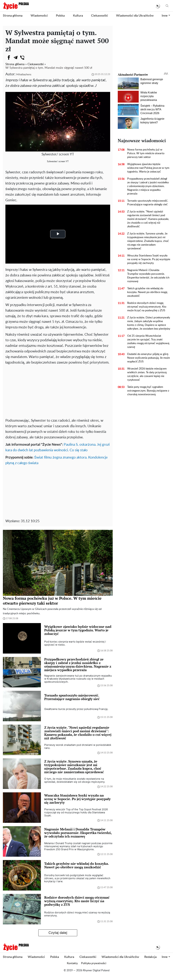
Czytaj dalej (57, 933)
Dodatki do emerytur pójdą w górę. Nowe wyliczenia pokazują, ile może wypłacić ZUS (148, 358)
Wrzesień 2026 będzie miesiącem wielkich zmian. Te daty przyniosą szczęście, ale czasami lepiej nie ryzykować (147, 374)
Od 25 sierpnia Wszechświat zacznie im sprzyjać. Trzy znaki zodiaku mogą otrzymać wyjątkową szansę (148, 341)
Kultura (78, 15)
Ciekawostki (99, 15)
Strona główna (12, 15)
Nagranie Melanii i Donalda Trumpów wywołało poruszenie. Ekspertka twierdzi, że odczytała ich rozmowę (148, 276)
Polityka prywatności (93, 963)
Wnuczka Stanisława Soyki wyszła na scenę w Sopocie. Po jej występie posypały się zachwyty (148, 259)
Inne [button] (165, 15)
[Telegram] (15, 57)
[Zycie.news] (16, 5)
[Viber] (22, 57)
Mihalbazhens (23, 74)
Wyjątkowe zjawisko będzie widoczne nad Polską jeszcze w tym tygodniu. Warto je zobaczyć (148, 168)
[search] (167, 6)
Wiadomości (39, 15)
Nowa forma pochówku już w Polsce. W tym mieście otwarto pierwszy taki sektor (145, 153)
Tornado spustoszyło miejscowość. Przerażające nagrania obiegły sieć (147, 202)
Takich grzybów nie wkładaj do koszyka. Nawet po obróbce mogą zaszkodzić (147, 292)
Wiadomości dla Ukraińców (135, 15)
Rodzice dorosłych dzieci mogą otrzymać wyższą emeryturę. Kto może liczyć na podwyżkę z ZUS (146, 307)
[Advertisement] (57, 390)
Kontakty (72, 963)
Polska (60, 15)
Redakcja (150, 957)
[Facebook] (8, 57)
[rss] (157, 6)
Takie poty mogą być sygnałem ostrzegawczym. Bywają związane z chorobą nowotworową (148, 391)
